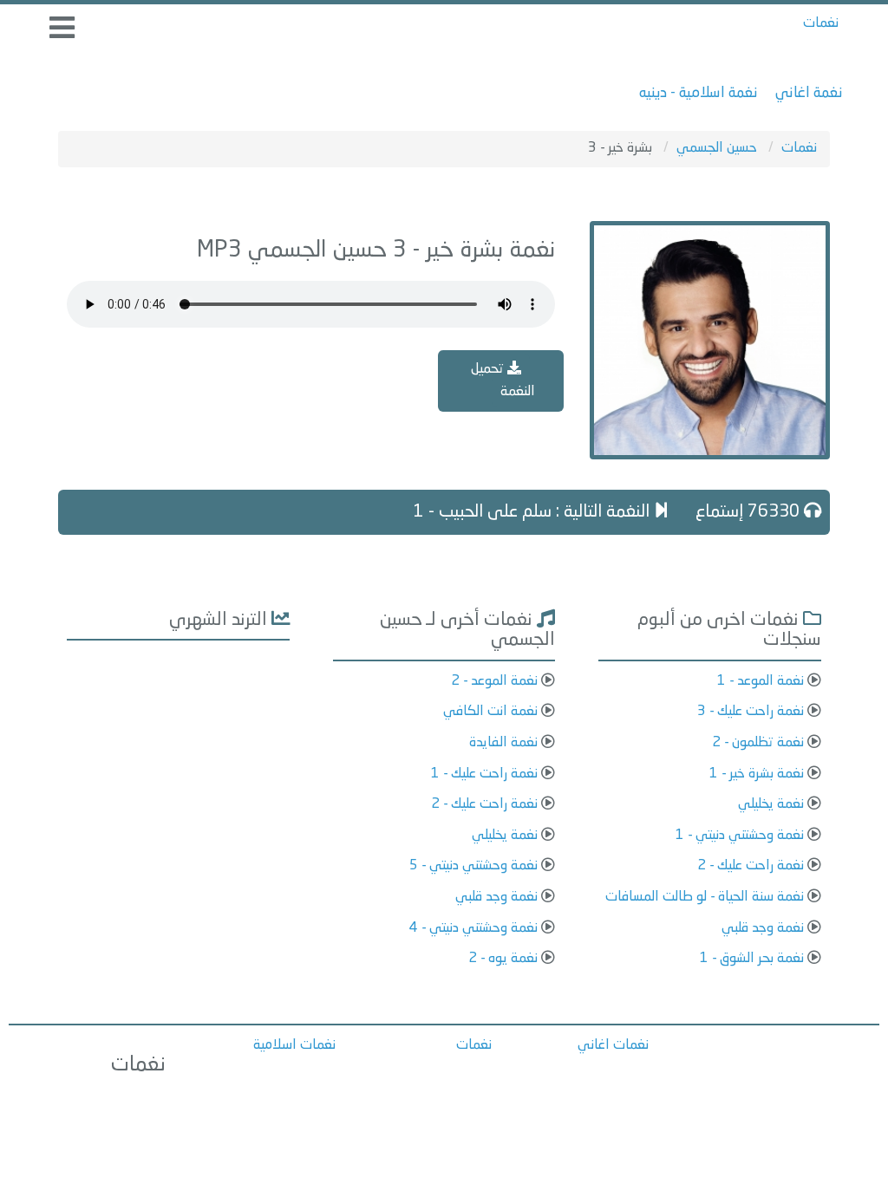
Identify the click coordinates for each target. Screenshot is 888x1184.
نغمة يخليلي (771, 804)
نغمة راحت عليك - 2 (750, 866)
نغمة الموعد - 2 (494, 681)
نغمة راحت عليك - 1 (484, 774)
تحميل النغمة (503, 380)
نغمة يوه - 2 (503, 959)
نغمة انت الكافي (490, 712)
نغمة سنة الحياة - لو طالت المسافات (704, 897)
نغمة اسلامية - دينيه (698, 93)
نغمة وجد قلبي (763, 928)
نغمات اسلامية (294, 1045)
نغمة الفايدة (503, 743)
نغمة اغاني (809, 93)
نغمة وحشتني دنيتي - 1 (740, 835)
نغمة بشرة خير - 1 (756, 774)
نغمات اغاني (613, 1045)
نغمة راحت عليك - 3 (750, 712)
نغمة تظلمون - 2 (758, 743)
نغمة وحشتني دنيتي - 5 (473, 866)
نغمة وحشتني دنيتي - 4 (473, 928)
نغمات (821, 23)
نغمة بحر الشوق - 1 (752, 959)
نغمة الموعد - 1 (760, 681)
